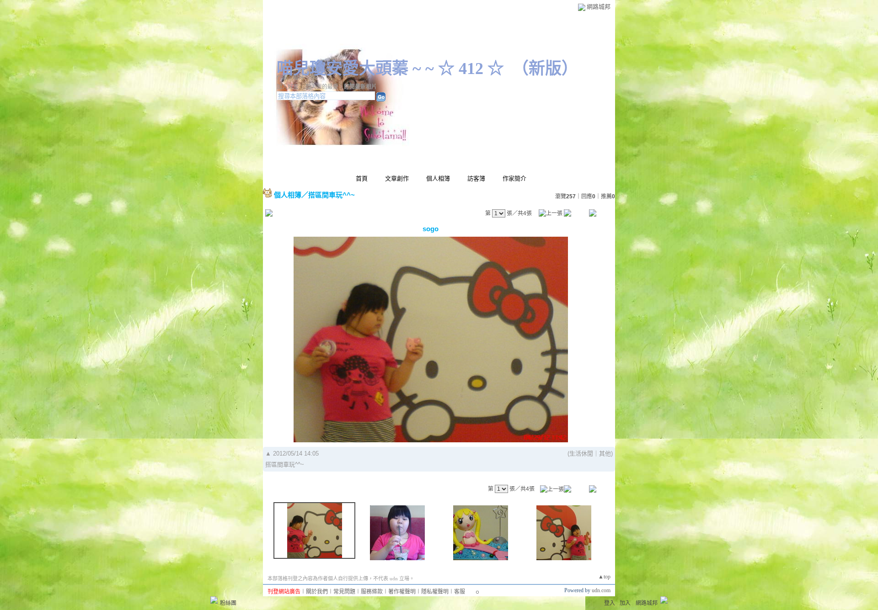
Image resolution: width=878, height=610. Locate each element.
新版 (545, 68)
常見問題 (344, 592)
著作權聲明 (402, 592)
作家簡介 (514, 178)
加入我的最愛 (321, 87)
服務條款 (372, 592)
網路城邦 (598, 6)
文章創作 (397, 178)
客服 (459, 592)
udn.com (601, 590)
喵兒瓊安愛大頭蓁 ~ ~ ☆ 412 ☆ (390, 68)
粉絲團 (228, 603)
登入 (609, 603)
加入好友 (288, 87)
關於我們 (317, 592)
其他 (605, 453)
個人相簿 (438, 178)
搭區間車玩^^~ (331, 195)
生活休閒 (581, 453)
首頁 (362, 178)
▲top (604, 576)
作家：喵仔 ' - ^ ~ (297, 77)
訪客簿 (476, 178)
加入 (625, 603)
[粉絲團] (214, 600)
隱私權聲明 (435, 592)
